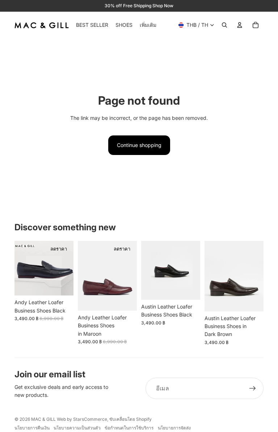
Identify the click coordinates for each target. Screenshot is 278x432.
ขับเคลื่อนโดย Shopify (130, 419)
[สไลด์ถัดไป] (67, 268)
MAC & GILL (43, 419)
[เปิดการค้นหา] (224, 25)
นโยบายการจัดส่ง (174, 428)
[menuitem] (148, 25)
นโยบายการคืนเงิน (32, 428)
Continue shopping (139, 145)
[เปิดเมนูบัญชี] (240, 25)
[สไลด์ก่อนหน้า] (20, 268)
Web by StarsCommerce (81, 419)
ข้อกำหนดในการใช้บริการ (129, 428)
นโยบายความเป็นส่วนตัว (77, 428)
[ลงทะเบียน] (252, 388)
